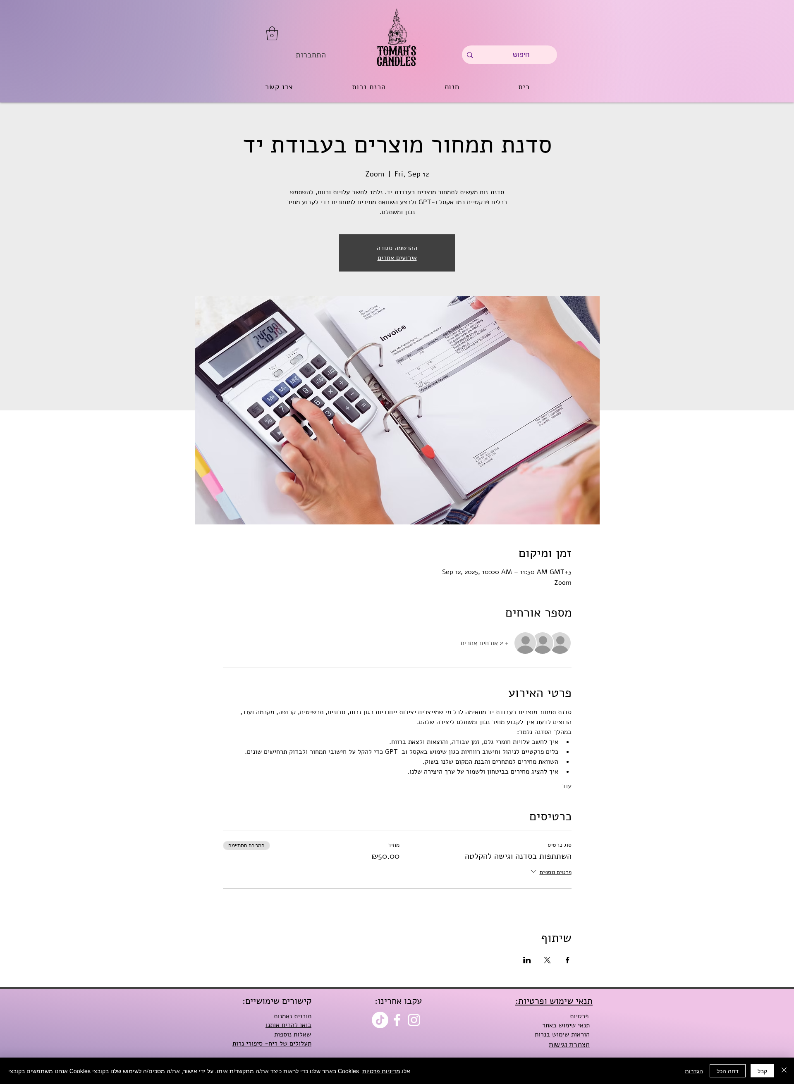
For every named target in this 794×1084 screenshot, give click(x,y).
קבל (762, 1071)
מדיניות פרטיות (381, 1071)
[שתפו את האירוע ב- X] (547, 960)
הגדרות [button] (694, 1071)
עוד (567, 786)
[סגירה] (784, 1070)
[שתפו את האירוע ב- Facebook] (568, 960)
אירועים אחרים (397, 257)
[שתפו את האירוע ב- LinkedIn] (527, 960)
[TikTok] (380, 1020)
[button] (272, 33)
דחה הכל (728, 1071)
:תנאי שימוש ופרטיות (554, 1001)
